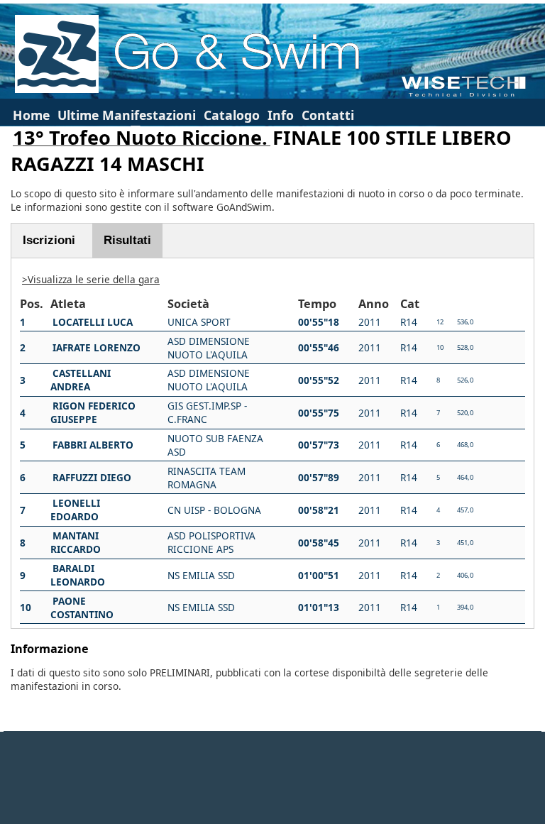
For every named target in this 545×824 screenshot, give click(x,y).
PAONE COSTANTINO (82, 607)
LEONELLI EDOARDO (75, 509)
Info (281, 114)
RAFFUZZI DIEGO (92, 477)
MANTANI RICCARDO (75, 542)
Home (31, 114)
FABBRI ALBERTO (93, 444)
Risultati (127, 240)
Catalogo (232, 114)
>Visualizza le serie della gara (91, 279)
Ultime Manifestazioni (126, 114)
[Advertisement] (272, 778)
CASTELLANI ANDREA (80, 379)
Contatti (328, 114)
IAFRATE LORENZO (97, 347)
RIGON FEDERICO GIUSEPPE (93, 412)
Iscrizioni (49, 240)
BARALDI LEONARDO (77, 574)
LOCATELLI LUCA (93, 322)
